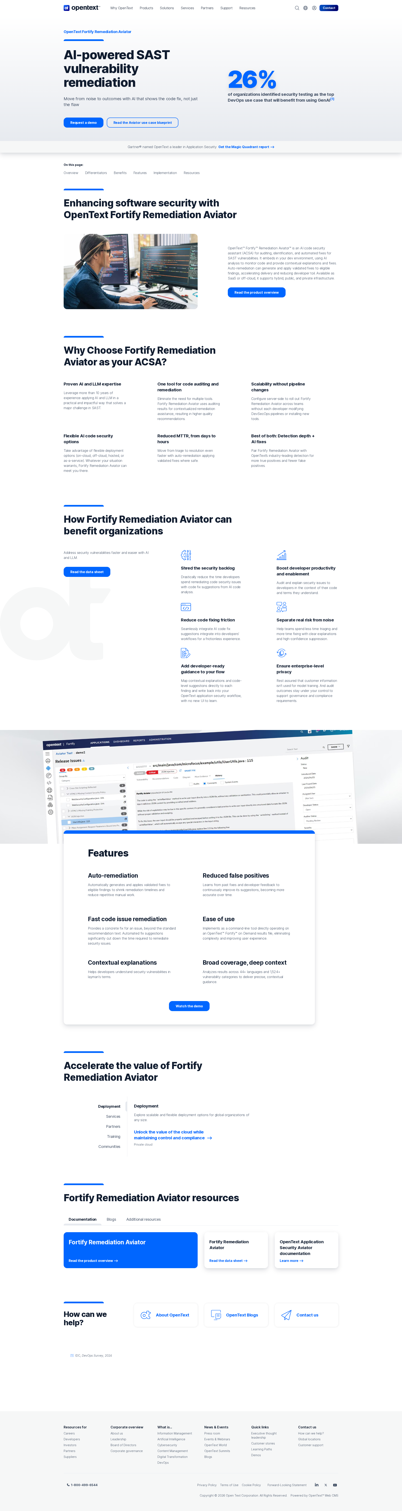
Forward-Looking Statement (287, 1485)
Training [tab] (113, 1136)
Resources (192, 173)
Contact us (307, 1315)
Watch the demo (189, 1006)
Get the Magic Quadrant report (243, 147)
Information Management (174, 1433)
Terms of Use (229, 1485)
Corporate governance (127, 1451)
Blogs (208, 1456)
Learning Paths (261, 1449)
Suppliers (70, 1456)
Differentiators (96, 173)
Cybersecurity (167, 1445)
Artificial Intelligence (171, 1439)
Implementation (165, 173)
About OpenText (172, 1315)
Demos (256, 1455)
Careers (69, 1433)
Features (140, 173)
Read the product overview (256, 292)
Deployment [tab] (109, 1106)
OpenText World (215, 1445)
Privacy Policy (207, 1485)
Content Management (172, 1451)
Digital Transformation (172, 1456)
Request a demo (83, 122)
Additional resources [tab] (143, 1219)
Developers (72, 1439)
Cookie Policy (251, 1485)
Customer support (310, 1445)
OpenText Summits (217, 1451)
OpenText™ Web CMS (323, 1495)
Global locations (309, 1439)
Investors (70, 1445)
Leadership (118, 1439)
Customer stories (263, 1443)
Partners (69, 1451)
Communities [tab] (109, 1146)
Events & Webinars (217, 1439)
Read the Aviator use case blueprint (142, 122)
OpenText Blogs (242, 1315)
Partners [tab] (113, 1126)
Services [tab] (113, 1116)
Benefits (120, 173)
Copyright (207, 1495)
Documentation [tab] (83, 1219)
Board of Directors (123, 1445)
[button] (121, 8)
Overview (71, 173)
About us (117, 1433)
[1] (72, 1355)
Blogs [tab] (111, 1219)
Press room (212, 1433)
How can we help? (311, 1433)
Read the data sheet (87, 572)
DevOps (163, 1462)
